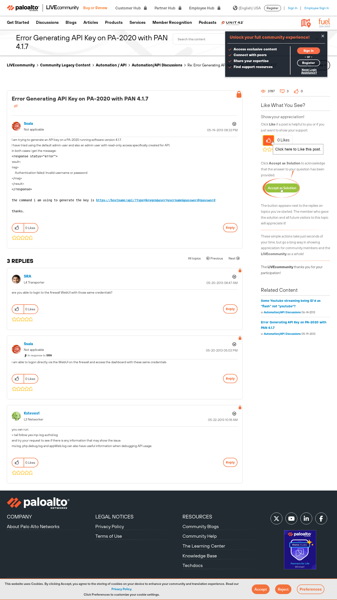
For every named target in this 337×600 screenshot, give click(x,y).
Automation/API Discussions (157, 65)
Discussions (47, 22)
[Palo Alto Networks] (50, 503)
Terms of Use (108, 536)
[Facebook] (321, 518)
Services (138, 22)
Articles (90, 22)
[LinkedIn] (306, 518)
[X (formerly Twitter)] (276, 518)
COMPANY (19, 517)
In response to (40, 355)
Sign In (293, 8)
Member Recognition (172, 22)
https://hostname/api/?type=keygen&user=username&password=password (155, 200)
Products (114, 22)
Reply (230, 227)
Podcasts (207, 22)
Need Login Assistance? (309, 71)
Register (273, 8)
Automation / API (111, 65)
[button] (261, 589)
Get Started (18, 22)
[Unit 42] (232, 22)
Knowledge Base (199, 555)
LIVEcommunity (21, 65)
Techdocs (192, 565)
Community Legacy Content (65, 65)
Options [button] (234, 123)
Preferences (311, 589)
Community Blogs (200, 526)
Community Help (199, 536)
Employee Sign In (316, 8)
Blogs (71, 22)
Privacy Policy (121, 589)
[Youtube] (291, 518)
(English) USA (250, 8)
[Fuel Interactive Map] (306, 23)
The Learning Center (203, 545)
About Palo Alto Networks (33, 526)
